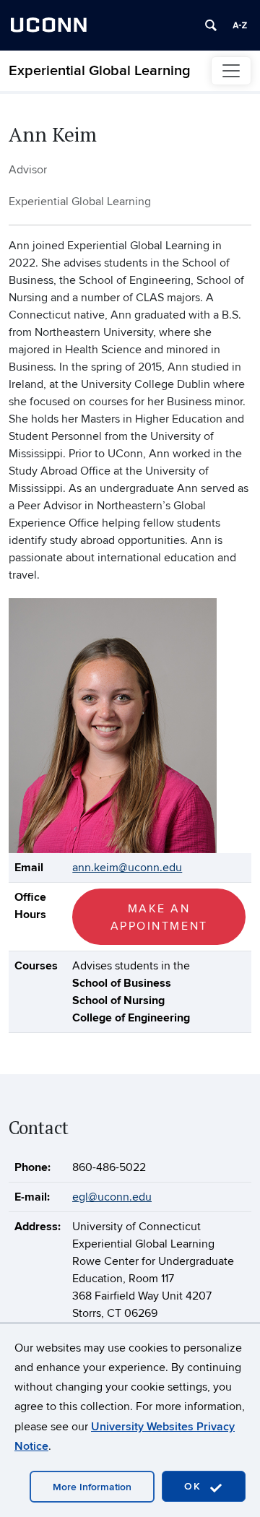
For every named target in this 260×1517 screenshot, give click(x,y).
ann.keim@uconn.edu (127, 867)
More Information (92, 1487)
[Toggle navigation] (231, 70)
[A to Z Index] (239, 25)
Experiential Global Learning (100, 70)
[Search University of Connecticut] (210, 25)
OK (195, 1486)
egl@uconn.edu (112, 1197)
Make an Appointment (159, 917)
